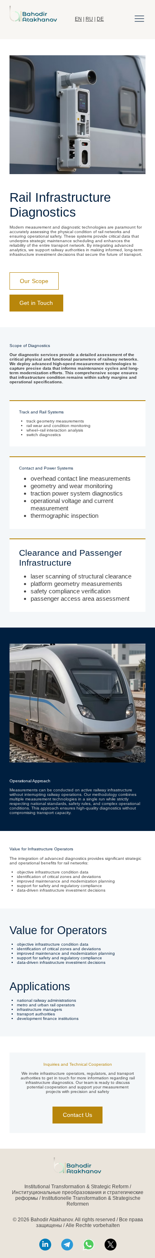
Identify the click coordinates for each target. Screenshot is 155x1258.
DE (100, 19)
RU (89, 19)
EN (78, 19)
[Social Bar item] (45, 1245)
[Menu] (139, 18)
